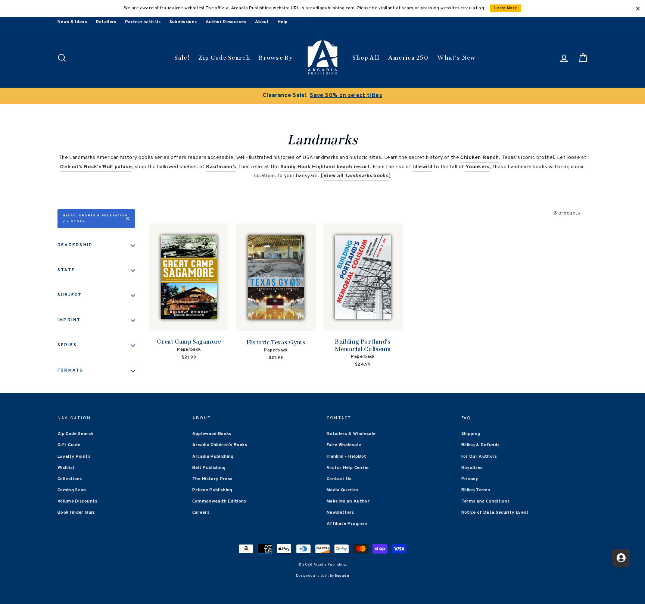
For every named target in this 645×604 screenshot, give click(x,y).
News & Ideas (72, 22)
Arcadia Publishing (213, 457)
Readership (75, 245)
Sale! (182, 57)
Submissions (183, 22)
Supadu (342, 575)
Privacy (469, 479)
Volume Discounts (77, 501)
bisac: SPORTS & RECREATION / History (95, 218)
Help (282, 22)
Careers (200, 513)
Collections (69, 479)
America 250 (408, 57)
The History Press (212, 479)
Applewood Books (211, 434)
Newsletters (340, 513)
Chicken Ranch (479, 157)
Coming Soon (71, 490)
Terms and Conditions (485, 501)
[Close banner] (638, 8)
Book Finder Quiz (76, 513)
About (262, 22)
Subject (69, 295)
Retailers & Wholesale (351, 434)
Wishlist (66, 468)
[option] (322, 95)
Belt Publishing (209, 468)
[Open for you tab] (621, 558)
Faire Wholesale (344, 445)
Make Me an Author (348, 501)
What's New (456, 57)
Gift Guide (69, 445)
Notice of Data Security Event (495, 513)
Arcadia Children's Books (219, 445)
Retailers (106, 22)
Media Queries (342, 490)
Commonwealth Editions (219, 501)
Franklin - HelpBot (346, 457)
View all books (356, 176)
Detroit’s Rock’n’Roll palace (96, 167)
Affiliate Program (347, 524)
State (66, 270)
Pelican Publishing (212, 490)
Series (67, 345)
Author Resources (226, 22)
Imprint (69, 320)
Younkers (477, 167)
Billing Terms (475, 490)
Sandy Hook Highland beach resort (325, 167)
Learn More (505, 8)
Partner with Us (143, 22)
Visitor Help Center (348, 468)
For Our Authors (479, 457)
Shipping (470, 434)
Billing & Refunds (480, 445)
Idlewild (422, 167)
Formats (70, 370)
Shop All (365, 57)
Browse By (276, 57)
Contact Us (339, 479)
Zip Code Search (224, 57)
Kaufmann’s (221, 167)
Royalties (472, 468)
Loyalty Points (73, 457)
